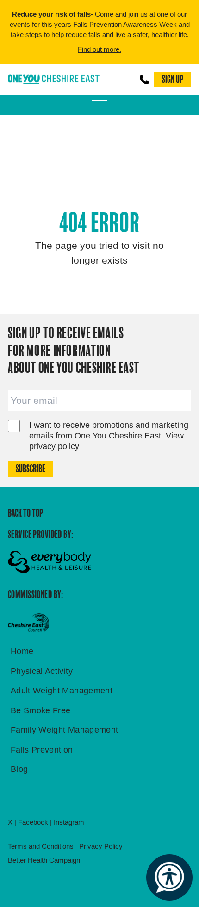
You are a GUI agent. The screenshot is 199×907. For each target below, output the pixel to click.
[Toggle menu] (99, 105)
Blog (19, 769)
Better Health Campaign (44, 860)
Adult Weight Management (61, 690)
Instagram (69, 822)
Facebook (33, 822)
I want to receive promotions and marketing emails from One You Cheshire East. (108, 435)
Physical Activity (42, 671)
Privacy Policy (101, 846)
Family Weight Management (64, 729)
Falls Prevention (42, 749)
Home (22, 651)
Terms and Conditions (41, 846)
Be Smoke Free (41, 710)
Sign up (172, 79)
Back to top (25, 513)
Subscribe (30, 468)
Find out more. (99, 49)
